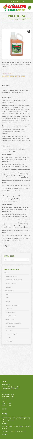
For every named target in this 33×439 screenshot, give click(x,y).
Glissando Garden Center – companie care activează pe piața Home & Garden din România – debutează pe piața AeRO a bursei (16, 419)
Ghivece (8, 294)
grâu (16, 76)
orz (19, 76)
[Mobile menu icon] (29, 8)
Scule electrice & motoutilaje (13, 323)
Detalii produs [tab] (6, 85)
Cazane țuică (9, 330)
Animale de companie (11, 334)
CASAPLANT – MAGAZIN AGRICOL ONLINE (14, 432)
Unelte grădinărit (10, 319)
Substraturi (8, 337)
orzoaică (23, 76)
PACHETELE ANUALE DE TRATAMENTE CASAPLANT (16, 426)
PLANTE (6, 272)
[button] (28, 31)
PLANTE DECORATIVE (12, 276)
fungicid (12, 76)
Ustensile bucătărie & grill (12, 305)
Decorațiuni (9, 309)
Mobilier (8, 298)
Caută (27, 260)
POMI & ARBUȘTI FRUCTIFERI (14, 280)
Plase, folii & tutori (11, 316)
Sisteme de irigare (10, 327)
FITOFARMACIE (8, 341)
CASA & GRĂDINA (9, 290)
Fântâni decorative (11, 312)
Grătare (8, 301)
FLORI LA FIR (9, 287)
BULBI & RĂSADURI (11, 283)
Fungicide (9, 73)
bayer (8, 76)
